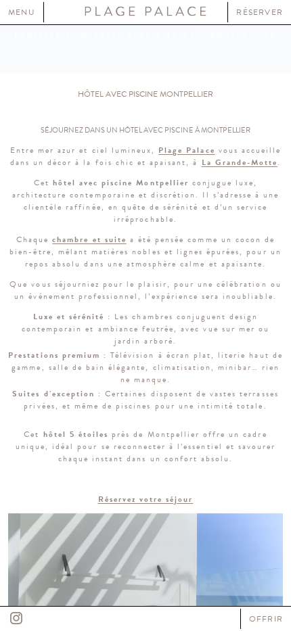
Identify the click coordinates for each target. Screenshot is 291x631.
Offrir (266, 619)
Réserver (259, 12)
